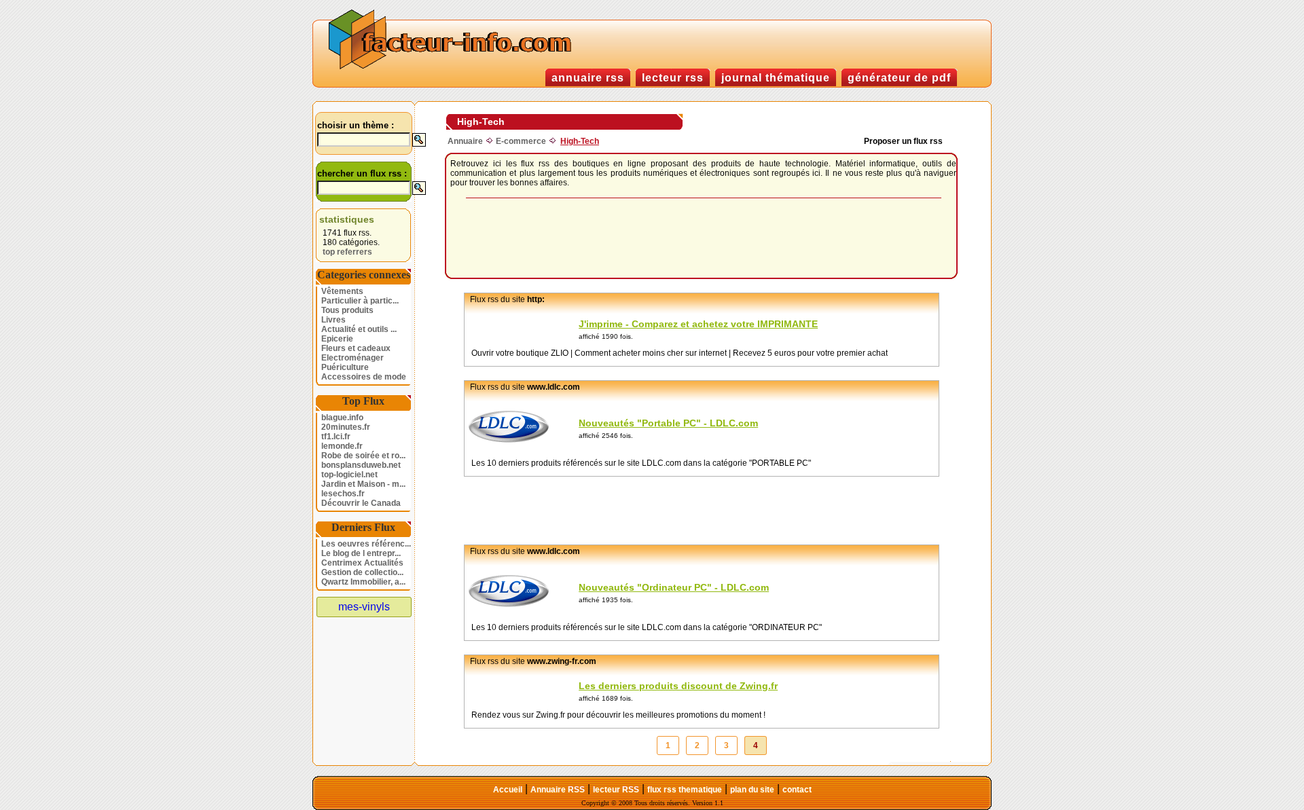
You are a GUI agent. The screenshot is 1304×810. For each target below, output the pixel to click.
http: (536, 299)
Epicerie (337, 339)
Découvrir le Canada (361, 503)
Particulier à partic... (360, 301)
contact (797, 789)
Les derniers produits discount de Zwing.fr (678, 685)
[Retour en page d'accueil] (453, 67)
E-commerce (521, 141)
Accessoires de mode (363, 377)
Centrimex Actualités (362, 563)
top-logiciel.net (349, 474)
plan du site (752, 789)
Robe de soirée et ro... (363, 455)
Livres (333, 320)
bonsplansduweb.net (361, 465)
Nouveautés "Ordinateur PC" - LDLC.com (674, 587)
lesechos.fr (343, 493)
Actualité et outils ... (359, 329)
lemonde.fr (342, 446)
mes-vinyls (364, 606)
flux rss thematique (684, 789)
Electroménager (352, 358)
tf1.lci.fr (335, 436)
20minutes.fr (345, 427)
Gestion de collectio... (362, 572)
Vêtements (342, 291)
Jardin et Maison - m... (363, 484)
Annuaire (465, 141)
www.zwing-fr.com (561, 661)
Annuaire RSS (557, 789)
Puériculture (345, 367)
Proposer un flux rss (903, 141)
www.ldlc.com (553, 387)
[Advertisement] (703, 239)
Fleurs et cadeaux (356, 348)
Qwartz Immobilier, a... (363, 582)
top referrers (347, 252)
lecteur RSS (616, 789)
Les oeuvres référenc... (366, 544)
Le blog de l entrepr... (361, 553)
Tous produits (347, 310)
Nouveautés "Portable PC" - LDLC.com (668, 423)
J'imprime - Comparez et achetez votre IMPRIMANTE (698, 323)
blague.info (342, 417)
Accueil (507, 789)
